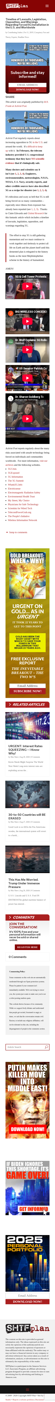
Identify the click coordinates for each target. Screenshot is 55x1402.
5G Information (15, 476)
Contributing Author (15, 32)
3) (37, 209)
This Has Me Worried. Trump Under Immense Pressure (24, 883)
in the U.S (37, 142)
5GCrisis (12, 469)
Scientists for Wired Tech (20, 508)
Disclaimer (39, 1400)
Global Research (36, 213)
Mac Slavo (14, 757)
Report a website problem (23, 1400)
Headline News (23, 37)
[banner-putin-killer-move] (28, 1137)
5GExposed (13, 473)
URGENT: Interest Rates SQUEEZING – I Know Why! (25, 749)
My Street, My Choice (18, 500)
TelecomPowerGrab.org (19, 512)
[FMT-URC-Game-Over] (28, 1214)
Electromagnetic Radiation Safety (24, 492)
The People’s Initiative (18, 516)
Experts (14, 37)
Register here (27, 947)
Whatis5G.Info (15, 484)
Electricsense (14, 488)
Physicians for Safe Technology (23, 504)
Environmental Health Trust (21, 496)
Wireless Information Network (22, 520)
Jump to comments (18, 532)
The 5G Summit (16, 480)
